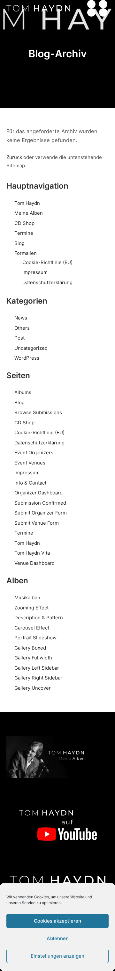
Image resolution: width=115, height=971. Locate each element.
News (20, 318)
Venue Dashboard (34, 563)
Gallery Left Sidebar (36, 668)
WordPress (26, 358)
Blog (19, 243)
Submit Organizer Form (40, 513)
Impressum (35, 272)
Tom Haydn (27, 203)
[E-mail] (91, 4)
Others (22, 328)
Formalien (25, 253)
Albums (22, 392)
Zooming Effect (31, 608)
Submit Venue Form (36, 523)
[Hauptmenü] (76, 8)
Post (19, 338)
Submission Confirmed (40, 503)
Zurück (14, 157)
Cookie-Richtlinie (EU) (47, 262)
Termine (23, 233)
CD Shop (24, 223)
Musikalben (27, 597)
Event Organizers (33, 453)
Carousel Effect (31, 628)
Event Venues (29, 463)
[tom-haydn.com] (38, 8)
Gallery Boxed (30, 648)
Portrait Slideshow (35, 638)
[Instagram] (91, 12)
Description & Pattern (38, 618)
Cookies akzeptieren (57, 921)
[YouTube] (103, 12)
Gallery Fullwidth (33, 658)
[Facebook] (103, 4)
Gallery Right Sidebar (38, 678)
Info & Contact (30, 483)
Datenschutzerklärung (47, 282)
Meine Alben (28, 213)
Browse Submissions (38, 412)
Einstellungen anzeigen (57, 956)
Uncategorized (31, 348)
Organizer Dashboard (38, 493)
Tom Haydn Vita (32, 553)
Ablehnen (58, 938)
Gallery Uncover (32, 688)
